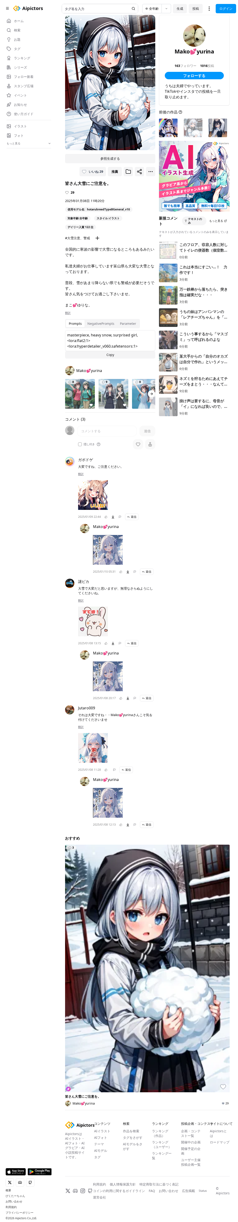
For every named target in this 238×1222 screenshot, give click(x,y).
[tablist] (102, 323)
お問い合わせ (14, 1201)
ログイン (225, 8)
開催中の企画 (191, 1142)
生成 (180, 8)
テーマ (99, 1144)
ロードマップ (219, 1142)
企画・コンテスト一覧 (191, 1133)
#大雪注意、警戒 (77, 238)
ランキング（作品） (160, 1133)
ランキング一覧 (162, 1155)
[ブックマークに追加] (128, 171)
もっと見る (216, 221)
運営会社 (99, 1197)
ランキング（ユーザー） (162, 1144)
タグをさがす (132, 1137)
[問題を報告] (120, 517)
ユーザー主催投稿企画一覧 (191, 1162)
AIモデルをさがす (132, 1146)
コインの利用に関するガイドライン (119, 1191)
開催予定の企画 (191, 1151)
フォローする (194, 75)
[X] (68, 1191)
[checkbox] (80, 444)
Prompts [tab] (75, 323)
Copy (110, 354)
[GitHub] (90, 1191)
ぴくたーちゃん (15, 1196)
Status (203, 1191)
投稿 (195, 8)
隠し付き (89, 444)
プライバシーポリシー (19, 1213)
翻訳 (68, 313)
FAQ (152, 1191)
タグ (97, 1157)
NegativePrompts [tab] (100, 323)
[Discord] (75, 1191)
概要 (8, 1190)
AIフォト (100, 1137)
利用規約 (11, 1207)
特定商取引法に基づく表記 (158, 1184)
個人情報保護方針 (123, 1184)
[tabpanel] (110, 344)
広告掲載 (188, 1191)
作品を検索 (131, 1131)
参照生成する (110, 158)
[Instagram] (83, 1191)
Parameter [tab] (128, 323)
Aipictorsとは (218, 1133)
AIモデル (100, 1150)
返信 (133, 517)
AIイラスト (102, 1131)
